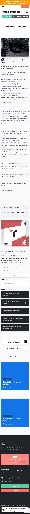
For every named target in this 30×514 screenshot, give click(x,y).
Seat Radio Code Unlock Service (12, 383)
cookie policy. (11, 511)
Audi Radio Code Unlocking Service (11, 260)
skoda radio (5, 267)
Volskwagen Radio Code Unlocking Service (14, 258)
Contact (6, 102)
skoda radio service (7, 270)
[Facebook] (3, 6)
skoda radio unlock (20, 270)
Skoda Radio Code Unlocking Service (14, 251)
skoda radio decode (16, 267)
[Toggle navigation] (27, 11)
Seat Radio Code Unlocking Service (11, 263)
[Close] (27, 2)
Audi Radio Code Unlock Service (12, 420)
